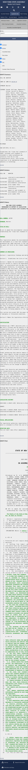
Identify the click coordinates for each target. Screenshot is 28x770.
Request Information (20, 762)
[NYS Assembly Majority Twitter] (12, 7)
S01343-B (14, 81)
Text (3, 62)
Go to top (2, 165)
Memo (3, 58)
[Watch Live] (1, 7)
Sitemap (6, 762)
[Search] (14, 10)
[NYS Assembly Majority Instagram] (18, 7)
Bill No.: (2, 31)
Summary (4, 44)
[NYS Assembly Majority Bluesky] (23, 7)
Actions (4, 48)
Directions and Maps (9, 767)
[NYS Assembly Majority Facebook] (7, 7)
